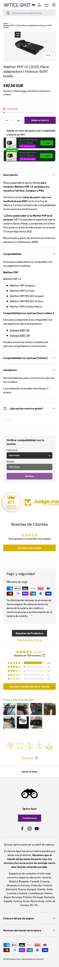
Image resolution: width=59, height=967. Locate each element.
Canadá (34, 881)
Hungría (31, 889)
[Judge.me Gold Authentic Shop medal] (20, 746)
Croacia (44, 881)
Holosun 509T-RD (20, 330)
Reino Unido (37, 901)
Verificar (29, 476)
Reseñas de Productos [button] (29, 633)
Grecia (22, 889)
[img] (29, 652)
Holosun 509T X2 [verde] (28, 152)
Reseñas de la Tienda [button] (29, 639)
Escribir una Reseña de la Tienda (29, 686)
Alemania (11, 889)
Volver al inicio (30, 771)
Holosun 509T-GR (20, 335)
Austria (46, 877)
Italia (50, 889)
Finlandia (36, 885)
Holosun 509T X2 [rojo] (28, 139)
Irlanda (41, 889)
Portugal (38, 897)
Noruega (17, 897)
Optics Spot (15, 959)
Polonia (27, 897)
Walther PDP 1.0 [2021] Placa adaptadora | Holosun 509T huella (27, 26)
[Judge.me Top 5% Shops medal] (49, 746)
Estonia (25, 885)
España (8, 901)
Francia (47, 885)
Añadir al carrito (40, 120)
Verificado (28, 757)
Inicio (5, 23)
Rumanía (49, 897)
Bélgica (13, 881)
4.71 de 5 (38, 651)
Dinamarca (13, 885)
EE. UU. (34, 904)
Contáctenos (29, 818)
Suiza (26, 901)
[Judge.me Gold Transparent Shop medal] (30, 746)
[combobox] (29, 13)
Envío (24, 90)
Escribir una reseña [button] (29, 547)
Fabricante (12, 450)
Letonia (11, 893)
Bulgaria (24, 881)
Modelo (10, 461)
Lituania (22, 893)
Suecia (18, 901)
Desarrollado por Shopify (32, 959)
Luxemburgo (35, 893)
